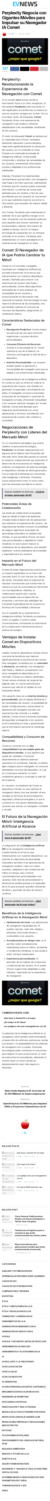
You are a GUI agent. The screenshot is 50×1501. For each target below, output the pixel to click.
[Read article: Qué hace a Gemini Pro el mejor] (8, 1156)
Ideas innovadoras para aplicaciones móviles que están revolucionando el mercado (30, 1247)
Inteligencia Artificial (14, 1402)
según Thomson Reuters (15, 1464)
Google (6, 1336)
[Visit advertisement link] (25, 1076)
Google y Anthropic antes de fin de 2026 (24, 1341)
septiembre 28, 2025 (23, 1253)
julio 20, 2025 (24, 34)
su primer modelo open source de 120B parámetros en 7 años (23, 1479)
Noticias (7, 1430)
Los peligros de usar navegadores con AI (25, 1026)
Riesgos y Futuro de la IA (15, 1454)
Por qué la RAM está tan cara (29, 1187)
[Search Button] (47, 4)
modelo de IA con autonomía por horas (23, 1412)
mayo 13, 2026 (29, 1156)
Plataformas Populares (15, 1435)
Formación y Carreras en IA (17, 1316)
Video (5, 1490)
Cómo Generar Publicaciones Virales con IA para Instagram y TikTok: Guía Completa (30, 1219)
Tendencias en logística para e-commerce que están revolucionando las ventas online (30, 1233)
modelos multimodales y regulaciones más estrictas (23, 1423)
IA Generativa (9, 1382)
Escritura (7, 1296)
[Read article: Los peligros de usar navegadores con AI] (8, 1179)
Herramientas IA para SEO (16, 1346)
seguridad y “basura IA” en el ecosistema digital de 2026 (24, 1470)
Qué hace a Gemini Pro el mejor (20, 1018)
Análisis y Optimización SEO (17, 1271)
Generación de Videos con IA (17, 1331)
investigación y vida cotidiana (19, 1407)
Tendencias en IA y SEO (14, 1485)
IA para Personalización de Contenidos (24, 1387)
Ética (5, 1301)
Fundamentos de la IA (14, 1321)
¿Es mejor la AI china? (15, 1022)
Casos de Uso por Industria (17, 1286)
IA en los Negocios (12, 1377)
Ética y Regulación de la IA (16, 1311)
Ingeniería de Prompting (15, 1397)
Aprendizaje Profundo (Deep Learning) (23, 1276)
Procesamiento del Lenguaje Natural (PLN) (23, 1442)
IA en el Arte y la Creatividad (18, 1361)
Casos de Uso (9, 1281)
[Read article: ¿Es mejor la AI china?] (8, 1167)
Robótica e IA (9, 1459)
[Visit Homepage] (25, 4)
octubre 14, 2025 (22, 1239)
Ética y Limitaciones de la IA (17, 1306)
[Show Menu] (3, 4)
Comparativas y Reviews (15, 1291)
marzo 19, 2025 (21, 1225)
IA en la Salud (9, 1371)
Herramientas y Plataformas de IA (21, 1351)
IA (13, 34)
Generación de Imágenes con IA (19, 1326)
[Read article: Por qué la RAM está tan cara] (8, 1190)
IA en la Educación (12, 1366)
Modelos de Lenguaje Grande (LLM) (21, 1417)
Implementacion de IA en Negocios (20, 1392)
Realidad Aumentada (13, 1449)
